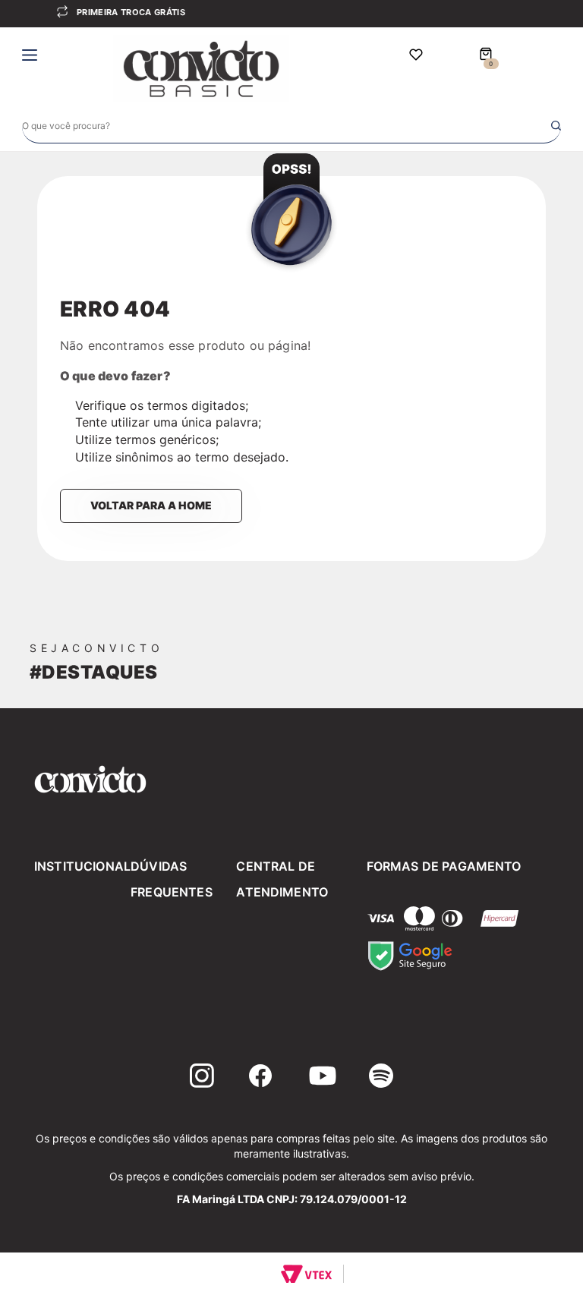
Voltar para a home (151, 505)
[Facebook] (260, 1078)
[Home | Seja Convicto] (201, 67)
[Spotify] (381, 1078)
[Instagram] (202, 1078)
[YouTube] (323, 1078)
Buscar (556, 126)
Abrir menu (29, 57)
